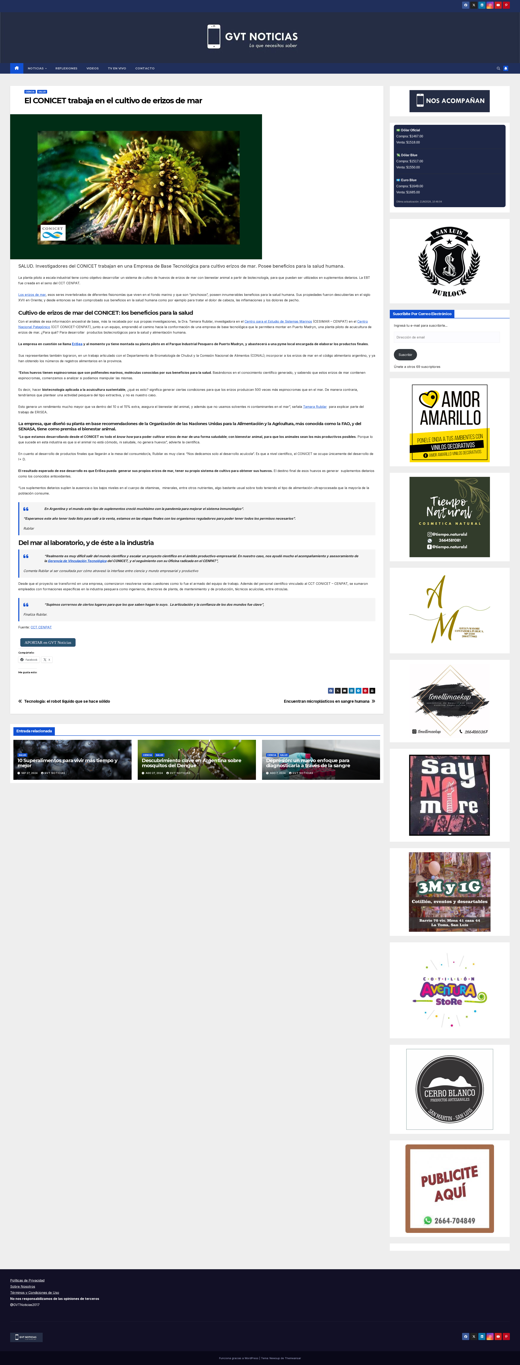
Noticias (36, 68)
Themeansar (293, 1358)
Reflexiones (66, 68)
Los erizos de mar (32, 295)
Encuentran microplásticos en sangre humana (326, 701)
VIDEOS (93, 68)
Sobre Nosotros (22, 1286)
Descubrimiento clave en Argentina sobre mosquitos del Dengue (191, 762)
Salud (42, 91)
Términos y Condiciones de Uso (34, 1293)
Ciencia (30, 91)
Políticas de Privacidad (27, 1280)
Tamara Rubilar (315, 407)
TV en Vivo (117, 68)
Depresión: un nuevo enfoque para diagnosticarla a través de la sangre (308, 762)
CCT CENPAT (41, 627)
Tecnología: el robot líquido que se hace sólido (67, 701)
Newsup (275, 1358)
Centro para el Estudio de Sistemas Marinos (278, 321)
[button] (498, 68)
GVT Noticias (54, 773)
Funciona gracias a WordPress (239, 1358)
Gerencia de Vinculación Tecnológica (77, 561)
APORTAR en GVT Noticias (48, 642)
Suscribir (405, 355)
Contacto (145, 68)
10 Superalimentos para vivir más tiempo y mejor (67, 762)
